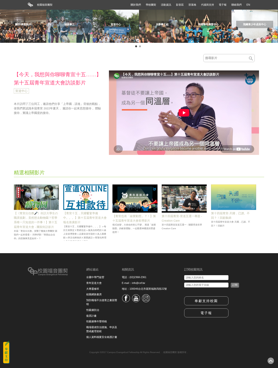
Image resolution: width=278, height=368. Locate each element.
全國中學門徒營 (95, 277)
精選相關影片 (29, 172)
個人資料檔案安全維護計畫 (101, 337)
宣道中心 (21, 91)
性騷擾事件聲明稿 (96, 321)
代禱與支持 (207, 4)
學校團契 (151, 4)
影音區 (180, 4)
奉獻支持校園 (206, 301)
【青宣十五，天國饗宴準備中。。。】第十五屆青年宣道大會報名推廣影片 (85, 218)
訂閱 (234, 285)
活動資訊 (166, 4)
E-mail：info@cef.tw (133, 283)
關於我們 (136, 4)
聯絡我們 (236, 4)
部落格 (192, 4)
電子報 (223, 4)
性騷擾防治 (92, 310)
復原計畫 (91, 315)
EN (248, 4)
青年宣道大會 (94, 283)
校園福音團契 (44, 4)
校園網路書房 (94, 294)
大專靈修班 (92, 288)
